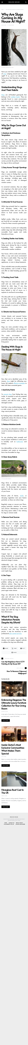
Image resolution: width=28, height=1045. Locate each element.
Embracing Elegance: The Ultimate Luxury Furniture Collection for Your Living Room (13, 704)
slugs (4, 74)
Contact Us (11, 823)
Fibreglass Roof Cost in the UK (12, 791)
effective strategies (19, 383)
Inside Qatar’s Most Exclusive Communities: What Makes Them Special (12, 749)
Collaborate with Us (9, 824)
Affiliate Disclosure (20, 824)
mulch (21, 496)
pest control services (15, 633)
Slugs (3, 95)
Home (2, 9)
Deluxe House (14, 2)
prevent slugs (8, 394)
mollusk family (15, 97)
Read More (5, 720)
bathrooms (20, 441)
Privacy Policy (19, 823)
